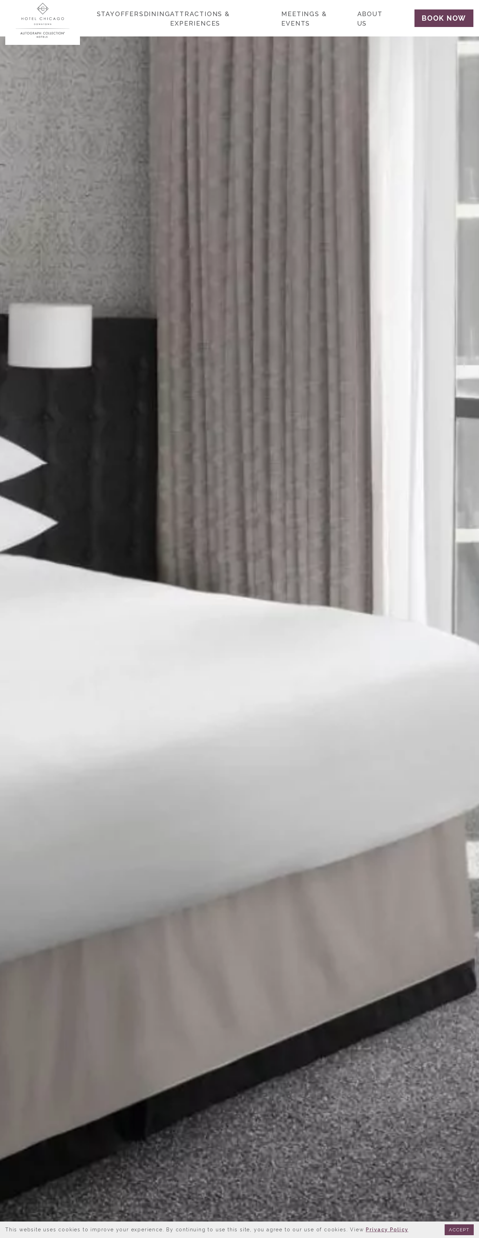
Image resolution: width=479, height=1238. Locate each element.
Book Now (444, 18)
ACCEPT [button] (459, 1229)
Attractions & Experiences (199, 18)
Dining (157, 14)
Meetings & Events (303, 18)
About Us (370, 18)
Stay (106, 14)
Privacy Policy (387, 1229)
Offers (129, 14)
